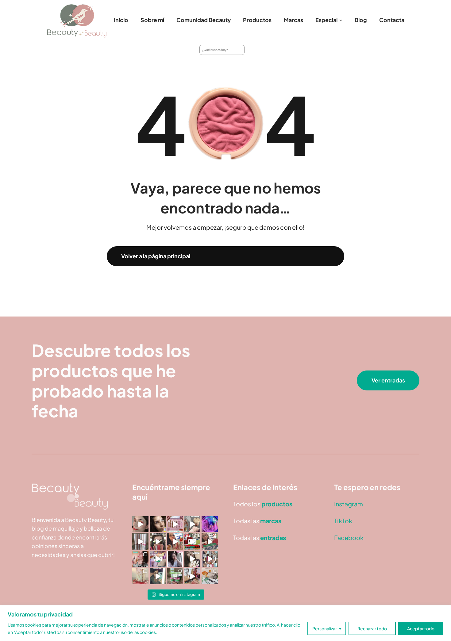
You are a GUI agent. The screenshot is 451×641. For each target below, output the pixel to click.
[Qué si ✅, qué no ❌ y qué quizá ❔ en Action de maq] (210, 541)
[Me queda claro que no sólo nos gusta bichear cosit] (175, 541)
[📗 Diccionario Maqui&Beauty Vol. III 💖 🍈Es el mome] (140, 576)
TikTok (343, 520)
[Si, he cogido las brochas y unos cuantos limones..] (158, 524)
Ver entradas (388, 380)
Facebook (349, 537)
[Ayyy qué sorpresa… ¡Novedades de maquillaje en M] (175, 524)
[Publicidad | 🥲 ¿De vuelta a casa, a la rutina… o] (210, 576)
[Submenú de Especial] (340, 20)
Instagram (348, 504)
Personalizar (324, 628)
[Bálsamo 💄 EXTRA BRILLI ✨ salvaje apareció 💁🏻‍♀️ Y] (210, 559)
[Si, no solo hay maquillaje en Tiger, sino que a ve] (192, 559)
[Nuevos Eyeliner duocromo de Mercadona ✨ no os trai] (140, 524)
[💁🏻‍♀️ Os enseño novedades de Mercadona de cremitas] (192, 541)
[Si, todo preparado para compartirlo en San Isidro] (140, 559)
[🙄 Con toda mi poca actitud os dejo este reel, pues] (158, 541)
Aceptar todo (420, 628)
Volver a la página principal (155, 256)
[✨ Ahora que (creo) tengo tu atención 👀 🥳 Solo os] (210, 524)
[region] (225, 623)
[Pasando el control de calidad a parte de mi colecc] (158, 576)
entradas (273, 537)
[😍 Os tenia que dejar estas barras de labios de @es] (140, 541)
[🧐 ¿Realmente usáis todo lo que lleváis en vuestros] (192, 576)
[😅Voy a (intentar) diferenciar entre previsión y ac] (175, 576)
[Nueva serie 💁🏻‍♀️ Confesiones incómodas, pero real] (175, 559)
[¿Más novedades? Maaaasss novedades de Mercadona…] (192, 524)
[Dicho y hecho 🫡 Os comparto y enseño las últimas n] (158, 559)
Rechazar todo (372, 628)
